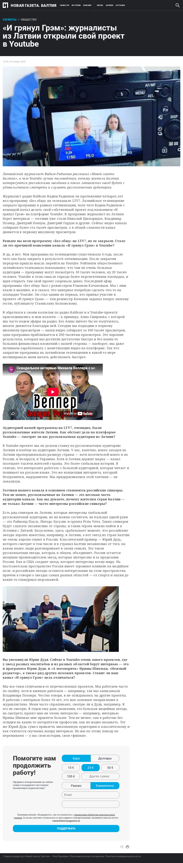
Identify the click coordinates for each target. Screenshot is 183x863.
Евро (76, 758)
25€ (91, 767)
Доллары (105, 758)
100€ (71, 776)
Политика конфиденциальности (123, 856)
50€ (110, 767)
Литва (100, 5)
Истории (76, 5)
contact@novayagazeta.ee (66, 820)
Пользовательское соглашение (87, 856)
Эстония (120, 5)
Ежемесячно (105, 785)
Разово (76, 785)
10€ (71, 767)
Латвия (109, 5)
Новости (64, 5)
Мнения (87, 5)
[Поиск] (177, 5)
